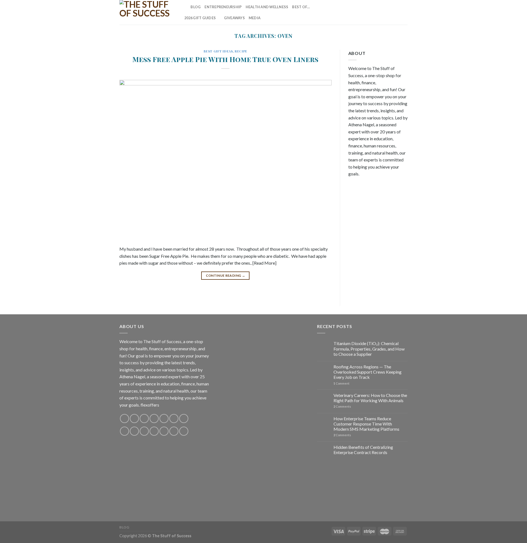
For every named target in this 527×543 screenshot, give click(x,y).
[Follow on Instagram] (361, 12)
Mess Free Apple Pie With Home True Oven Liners (225, 59)
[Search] (185, 7)
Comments (342, 406)
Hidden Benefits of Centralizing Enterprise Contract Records (363, 449)
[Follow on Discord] (183, 418)
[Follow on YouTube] (404, 12)
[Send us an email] (382, 12)
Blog (195, 7)
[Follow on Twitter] (375, 12)
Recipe (241, 51)
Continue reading (225, 275)
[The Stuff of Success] (146, 12)
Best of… (301, 7)
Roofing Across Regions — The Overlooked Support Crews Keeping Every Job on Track (367, 372)
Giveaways (234, 18)
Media (254, 18)
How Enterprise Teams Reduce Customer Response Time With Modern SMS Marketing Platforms (366, 424)
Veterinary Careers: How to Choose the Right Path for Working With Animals (370, 398)
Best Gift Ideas (218, 51)
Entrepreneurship (223, 7)
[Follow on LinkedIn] (397, 12)
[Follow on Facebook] (354, 12)
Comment (341, 383)
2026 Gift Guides (200, 18)
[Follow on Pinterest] (390, 12)
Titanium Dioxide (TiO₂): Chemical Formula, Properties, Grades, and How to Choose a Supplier (369, 348)
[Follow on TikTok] (368, 12)
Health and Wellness (267, 7)
